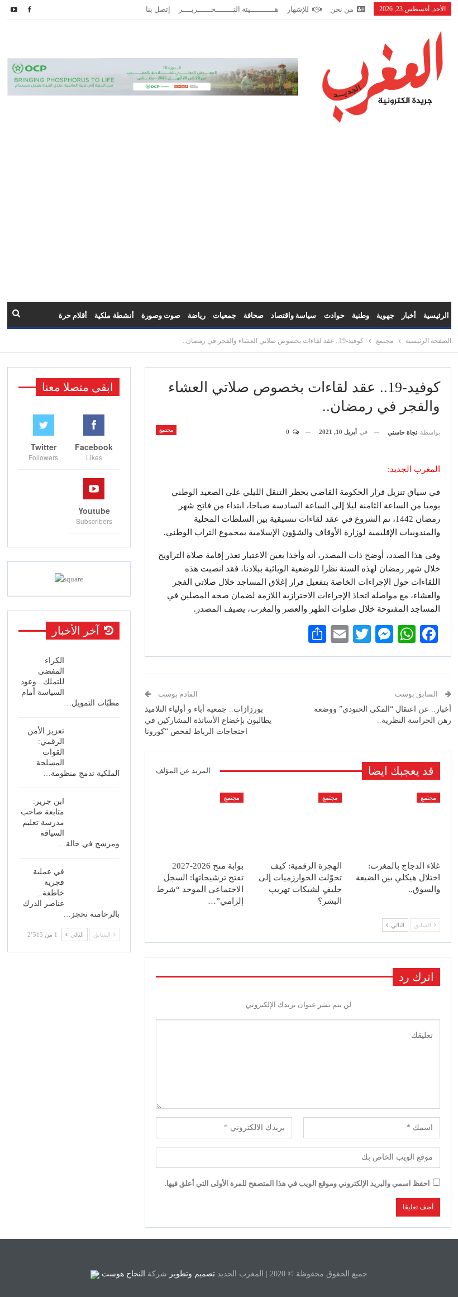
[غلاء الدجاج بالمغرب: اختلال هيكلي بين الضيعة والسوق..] (396, 823)
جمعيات (224, 315)
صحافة (254, 315)
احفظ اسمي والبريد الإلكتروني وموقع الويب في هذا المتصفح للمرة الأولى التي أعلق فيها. (297, 1183)
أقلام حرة (73, 315)
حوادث (334, 315)
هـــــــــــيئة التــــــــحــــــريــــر (229, 9)
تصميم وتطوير (192, 1274)
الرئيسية (436, 315)
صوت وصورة (160, 315)
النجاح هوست (122, 1274)
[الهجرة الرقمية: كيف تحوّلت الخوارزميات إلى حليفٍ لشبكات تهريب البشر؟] (298, 823)
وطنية (360, 315)
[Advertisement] (229, 206)
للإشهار (298, 9)
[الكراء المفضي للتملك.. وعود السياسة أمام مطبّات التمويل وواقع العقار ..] (95, 673)
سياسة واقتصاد (293, 315)
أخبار (409, 315)
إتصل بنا (158, 9)
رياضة (197, 315)
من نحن (342, 9)
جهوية (385, 315)
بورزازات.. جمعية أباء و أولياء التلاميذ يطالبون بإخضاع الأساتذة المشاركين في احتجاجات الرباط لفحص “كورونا (208, 720)
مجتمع (166, 430)
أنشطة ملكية (113, 315)
